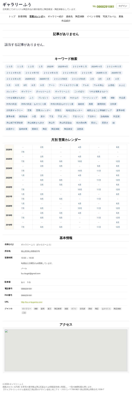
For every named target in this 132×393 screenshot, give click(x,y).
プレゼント (43, 97)
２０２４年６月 (13, 72)
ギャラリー (26, 91)
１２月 (31, 66)
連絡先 (69, 16)
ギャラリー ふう (17, 4)
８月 (33, 85)
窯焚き (105, 122)
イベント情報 (93, 16)
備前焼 (81, 103)
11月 (99, 170)
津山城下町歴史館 (14, 122)
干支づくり (78, 116)
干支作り (92, 116)
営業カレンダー (37, 16)
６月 (17, 85)
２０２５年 (86, 72)
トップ (12, 16)
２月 (92, 78)
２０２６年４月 (13, 78)
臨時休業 (23, 128)
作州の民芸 (11, 103)
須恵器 (80, 128)
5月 (98, 156)
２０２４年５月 (114, 66)
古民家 (113, 103)
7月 (22, 151)
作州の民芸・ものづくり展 (33, 103)
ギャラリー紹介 (55, 16)
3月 (60, 165)
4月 (79, 147)
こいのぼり (79, 91)
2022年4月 (63, 66)
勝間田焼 (101, 103)
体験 (113, 97)
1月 (22, 175)
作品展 (122, 97)
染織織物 (104, 116)
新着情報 (22, 16)
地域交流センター (74, 110)
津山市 (51, 122)
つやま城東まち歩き (15, 97)
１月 (40, 66)
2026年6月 (30, 78)
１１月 (20, 66)
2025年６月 (101, 72)
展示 (43, 116)
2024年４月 (96, 66)
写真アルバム (109, 16)
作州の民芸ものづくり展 (62, 103)
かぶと (122, 85)
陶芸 (45, 128)
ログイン (123, 5)
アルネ (86, 85)
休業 (104, 97)
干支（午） (63, 116)
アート (52, 85)
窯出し (94, 122)
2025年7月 (116, 72)
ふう (31, 97)
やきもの (74, 97)
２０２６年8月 (60, 78)
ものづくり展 (59, 97)
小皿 (34, 116)
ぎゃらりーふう (43, 91)
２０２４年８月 (50, 72)
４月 (117, 78)
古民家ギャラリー (14, 110)
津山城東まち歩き (35, 122)
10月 (80, 161)
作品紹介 (66, 20)
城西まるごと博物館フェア (99, 110)
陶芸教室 (68, 128)
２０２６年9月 (78, 78)
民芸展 (116, 116)
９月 (42, 85)
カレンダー (11, 91)
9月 (60, 161)
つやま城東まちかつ (98, 91)
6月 (25, 85)
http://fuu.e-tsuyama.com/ (31, 302)
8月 (41, 161)
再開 (91, 103)
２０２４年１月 (79, 66)
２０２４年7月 (32, 72)
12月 (118, 161)
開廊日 (35, 128)
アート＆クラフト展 (68, 85)
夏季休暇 (120, 110)
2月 (100, 78)
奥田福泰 (23, 116)
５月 (8, 85)
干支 (51, 116)
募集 (121, 16)
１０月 (9, 66)
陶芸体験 (79, 16)
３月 (108, 78)
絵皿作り (10, 128)
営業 (29, 110)
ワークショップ (90, 97)
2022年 (50, 66)
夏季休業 (10, 116)
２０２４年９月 (69, 72)
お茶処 (111, 85)
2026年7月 (44, 78)
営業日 (58, 110)
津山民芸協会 (65, 122)
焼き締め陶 (81, 122)
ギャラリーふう (62, 91)
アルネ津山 (98, 85)
